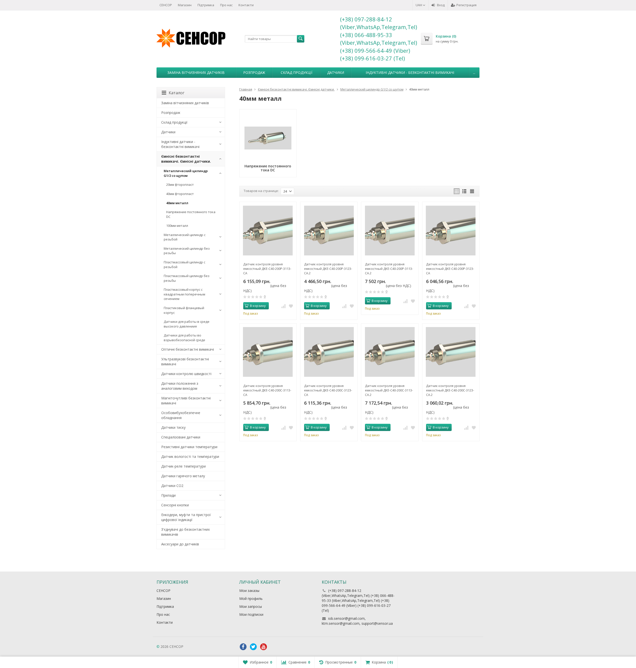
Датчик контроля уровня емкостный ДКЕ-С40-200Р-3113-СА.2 (389, 268)
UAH (419, 5)
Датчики (335, 72)
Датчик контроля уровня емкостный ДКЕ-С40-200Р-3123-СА (450, 268)
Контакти (246, 5)
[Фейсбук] (243, 647)
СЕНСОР (165, 5)
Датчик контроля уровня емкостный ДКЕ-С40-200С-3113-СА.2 (389, 390)
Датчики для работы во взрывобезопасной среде (184, 337)
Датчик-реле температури (183, 466)
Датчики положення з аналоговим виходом (179, 386)
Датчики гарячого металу (183, 476)
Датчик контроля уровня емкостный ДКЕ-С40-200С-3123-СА (328, 390)
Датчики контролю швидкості (186, 373)
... (474, 72)
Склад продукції (296, 72)
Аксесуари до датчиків (180, 544)
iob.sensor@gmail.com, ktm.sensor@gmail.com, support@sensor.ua (357, 621)
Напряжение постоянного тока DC (190, 214)
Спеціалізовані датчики (180, 437)
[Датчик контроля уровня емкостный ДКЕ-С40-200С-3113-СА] (267, 352)
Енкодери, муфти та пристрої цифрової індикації (186, 517)
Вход (441, 5)
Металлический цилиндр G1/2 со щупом (186, 173)
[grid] (457, 191)
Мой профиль (251, 598)
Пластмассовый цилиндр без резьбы (186, 278)
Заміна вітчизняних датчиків (196, 72)
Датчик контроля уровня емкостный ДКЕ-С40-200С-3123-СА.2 (450, 390)
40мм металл (177, 203)
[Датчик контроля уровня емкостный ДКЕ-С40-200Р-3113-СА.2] (389, 230)
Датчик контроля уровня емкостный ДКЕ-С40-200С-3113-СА (267, 390)
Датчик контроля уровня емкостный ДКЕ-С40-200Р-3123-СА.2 (328, 268)
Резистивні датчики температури (189, 446)
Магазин (185, 5)
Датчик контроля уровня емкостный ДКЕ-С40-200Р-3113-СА (267, 268)
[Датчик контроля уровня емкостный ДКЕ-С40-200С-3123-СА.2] (450, 352)
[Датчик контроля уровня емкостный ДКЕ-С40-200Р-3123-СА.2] (328, 230)
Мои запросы (250, 606)
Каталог (176, 92)
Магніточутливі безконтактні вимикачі (186, 400)
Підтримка (206, 5)
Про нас (226, 5)
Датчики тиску (173, 427)
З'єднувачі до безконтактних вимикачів (185, 532)
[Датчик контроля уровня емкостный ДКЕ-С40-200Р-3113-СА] (267, 230)
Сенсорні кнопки (175, 505)
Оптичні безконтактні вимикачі (187, 349)
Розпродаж (254, 72)
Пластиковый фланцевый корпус (184, 310)
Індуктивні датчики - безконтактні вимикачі (410, 72)
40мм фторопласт (180, 193)
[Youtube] (264, 647)
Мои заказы (249, 590)
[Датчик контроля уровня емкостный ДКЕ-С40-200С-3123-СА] (328, 352)
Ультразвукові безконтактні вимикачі (185, 361)
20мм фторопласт (180, 184)
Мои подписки (251, 614)
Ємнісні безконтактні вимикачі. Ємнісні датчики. (186, 159)
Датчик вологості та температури (190, 456)
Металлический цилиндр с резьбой (184, 237)
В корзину (258, 305)
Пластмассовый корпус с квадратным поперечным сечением (184, 294)
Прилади (168, 495)
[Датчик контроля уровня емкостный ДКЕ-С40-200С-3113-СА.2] (389, 352)
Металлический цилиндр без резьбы (187, 250)
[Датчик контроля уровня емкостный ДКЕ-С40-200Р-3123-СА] (450, 230)
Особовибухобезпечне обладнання (180, 415)
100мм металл (177, 225)
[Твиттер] (253, 647)
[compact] (472, 191)
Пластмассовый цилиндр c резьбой (184, 264)
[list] (464, 191)
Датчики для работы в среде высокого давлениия (186, 324)
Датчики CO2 (172, 485)
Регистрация (466, 5)
